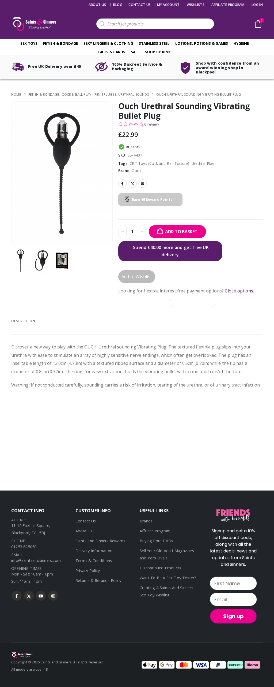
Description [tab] (23, 320)
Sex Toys (28, 43)
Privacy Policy (87, 570)
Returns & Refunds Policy (98, 580)
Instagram (53, 596)
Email (142, 183)
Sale (135, 51)
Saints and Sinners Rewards (100, 540)
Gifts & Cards (111, 51)
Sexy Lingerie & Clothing (108, 43)
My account (168, 4)
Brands (146, 520)
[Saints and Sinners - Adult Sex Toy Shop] (22, 654)
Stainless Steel (154, 43)
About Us (97, 4)
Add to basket (181, 232)
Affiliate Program (227, 4)
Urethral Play (203, 163)
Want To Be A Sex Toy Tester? (168, 577)
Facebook (122, 183)
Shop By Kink (158, 51)
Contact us (139, 4)
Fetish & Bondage (60, 43)
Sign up (233, 616)
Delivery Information (93, 550)
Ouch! (137, 170)
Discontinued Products (160, 567)
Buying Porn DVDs (156, 540)
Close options (239, 291)
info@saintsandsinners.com (36, 560)
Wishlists (195, 4)
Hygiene (241, 43)
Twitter (132, 183)
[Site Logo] (34, 24)
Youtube (41, 596)
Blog (117, 4)
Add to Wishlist (136, 277)
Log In (257, 4)
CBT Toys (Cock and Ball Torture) (159, 163)
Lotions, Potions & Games (201, 43)
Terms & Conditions (93, 560)
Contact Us (85, 520)
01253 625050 (23, 546)
